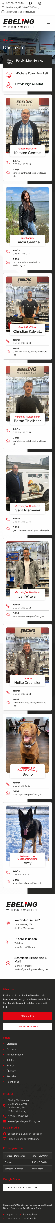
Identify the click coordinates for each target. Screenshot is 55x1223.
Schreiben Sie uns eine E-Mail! (31, 959)
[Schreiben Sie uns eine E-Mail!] (8, 963)
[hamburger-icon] (48, 23)
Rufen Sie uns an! (26, 939)
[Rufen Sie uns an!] (8, 942)
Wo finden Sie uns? (27, 920)
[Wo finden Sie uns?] (8, 923)
